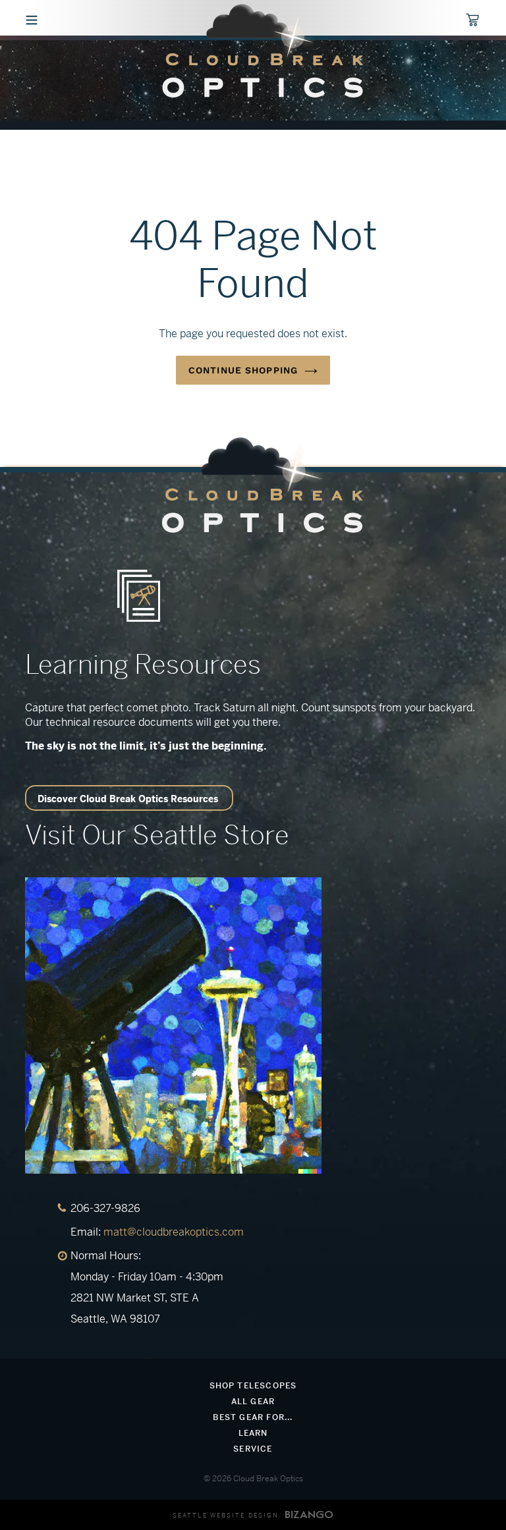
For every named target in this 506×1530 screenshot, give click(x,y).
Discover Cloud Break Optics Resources (128, 799)
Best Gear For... (253, 1417)
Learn (253, 1433)
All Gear (253, 1401)
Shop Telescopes (253, 1385)
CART (478, 20)
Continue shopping (243, 370)
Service (252, 1449)
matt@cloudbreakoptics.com (173, 1232)
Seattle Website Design (226, 1515)
